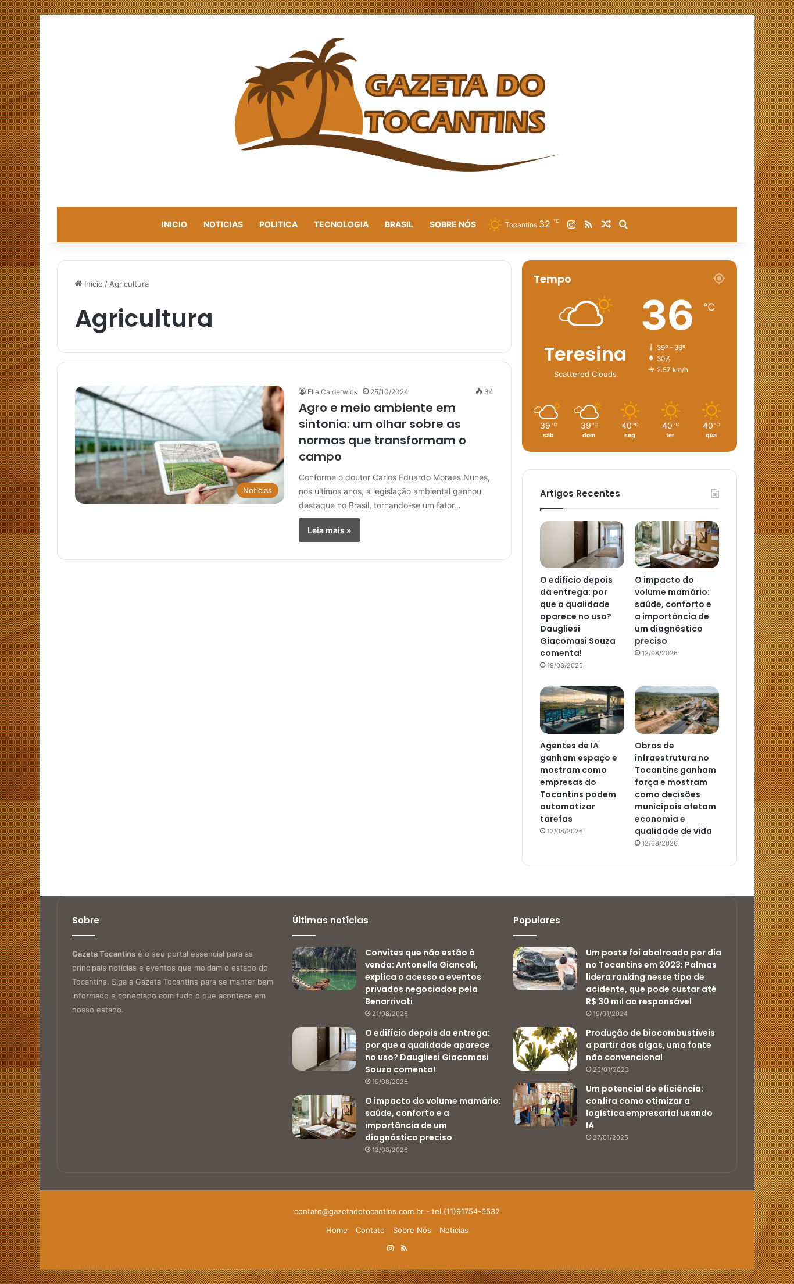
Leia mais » (329, 530)
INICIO (174, 224)
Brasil (399, 224)
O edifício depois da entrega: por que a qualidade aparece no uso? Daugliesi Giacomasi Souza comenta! (578, 616)
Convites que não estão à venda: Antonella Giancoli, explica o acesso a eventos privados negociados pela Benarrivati (423, 977)
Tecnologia (341, 224)
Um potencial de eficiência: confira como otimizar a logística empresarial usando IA (649, 1107)
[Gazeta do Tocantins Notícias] (397, 105)
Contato (370, 1230)
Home (337, 1230)
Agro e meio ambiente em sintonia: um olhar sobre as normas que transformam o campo (382, 432)
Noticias (223, 224)
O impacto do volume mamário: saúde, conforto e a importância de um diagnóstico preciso (673, 610)
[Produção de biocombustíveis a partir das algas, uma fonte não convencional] (545, 1049)
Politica (278, 224)
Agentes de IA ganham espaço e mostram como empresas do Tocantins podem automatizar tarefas (578, 782)
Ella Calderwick (332, 391)
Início (92, 283)
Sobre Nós (453, 224)
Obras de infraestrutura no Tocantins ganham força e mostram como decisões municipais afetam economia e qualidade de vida (675, 788)
